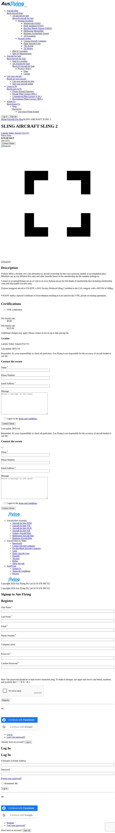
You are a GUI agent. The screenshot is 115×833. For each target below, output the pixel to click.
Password (6, 653)
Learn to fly (12, 86)
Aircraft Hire (12, 11)
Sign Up (13, 117)
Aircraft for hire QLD (22, 528)
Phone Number (8, 375)
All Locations (30, 36)
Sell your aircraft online (22, 84)
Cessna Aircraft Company (35, 41)
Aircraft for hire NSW (22, 523)
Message (5, 391)
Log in (10, 734)
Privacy (15, 573)
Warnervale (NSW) (32, 23)
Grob (14, 551)
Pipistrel (15, 556)
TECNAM (28, 46)
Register (5, 700)
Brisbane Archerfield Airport (36, 33)
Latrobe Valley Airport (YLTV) (15, 133)
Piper (26, 71)
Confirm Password (10, 663)
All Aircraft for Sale (21, 63)
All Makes (28, 48)
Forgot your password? (11, 778)
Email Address (8, 383)
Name (4, 367)
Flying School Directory (23, 91)
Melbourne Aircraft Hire (23, 536)
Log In (4, 117)
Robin (15, 561)
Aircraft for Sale (14, 56)
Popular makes (24, 38)
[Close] (2, 447)
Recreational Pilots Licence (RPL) (27, 99)
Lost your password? (16, 737)
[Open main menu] (26, 6)
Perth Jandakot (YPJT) (34, 26)
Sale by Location (19, 61)
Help (19, 109)
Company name (8, 644)
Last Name (6, 616)
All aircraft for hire (20, 16)
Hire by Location (19, 51)
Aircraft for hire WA (21, 531)
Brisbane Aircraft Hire (22, 538)
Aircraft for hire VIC (21, 525)
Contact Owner (8, 143)
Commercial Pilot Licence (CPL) (27, 96)
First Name (6, 607)
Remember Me (11, 783)
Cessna (27, 74)
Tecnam (15, 558)
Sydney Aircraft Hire (21, 533)
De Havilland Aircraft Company (26, 548)
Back (9, 13)
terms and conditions (28, 418)
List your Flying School (28, 111)
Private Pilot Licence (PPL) (24, 94)
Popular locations (25, 21)
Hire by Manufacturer (22, 53)
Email (4, 626)
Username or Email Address (13, 761)
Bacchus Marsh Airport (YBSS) (38, 28)
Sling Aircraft (18, 563)
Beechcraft (17, 543)
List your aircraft (14, 76)
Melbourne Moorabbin (34, 31)
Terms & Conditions (21, 571)
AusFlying (11, 566)
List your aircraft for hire (23, 81)
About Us (11, 101)
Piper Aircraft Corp (32, 43)
